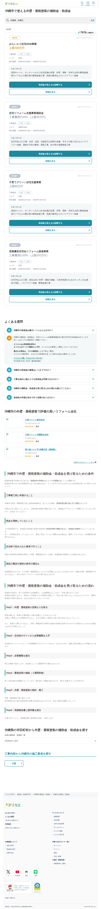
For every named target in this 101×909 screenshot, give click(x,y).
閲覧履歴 (88, 5)
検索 (82, 5)
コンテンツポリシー (11, 820)
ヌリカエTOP (8, 794)
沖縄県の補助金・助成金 (41, 794)
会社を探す (9, 845)
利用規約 (7, 824)
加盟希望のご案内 (59, 863)
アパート (56, 849)
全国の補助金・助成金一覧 (15, 735)
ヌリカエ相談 (57, 831)
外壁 (13, 763)
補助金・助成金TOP (23, 794)
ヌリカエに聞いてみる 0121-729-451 (28, 358)
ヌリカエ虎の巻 (58, 834)
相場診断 (56, 816)
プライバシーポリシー (11, 828)
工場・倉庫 (56, 856)
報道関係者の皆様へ (26, 906)
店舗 (54, 853)
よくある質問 (8, 816)
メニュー (93, 5)
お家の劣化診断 (58, 823)
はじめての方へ (9, 813)
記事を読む (9, 853)
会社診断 (56, 820)
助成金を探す (10, 849)
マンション (56, 845)
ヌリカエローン (58, 827)
